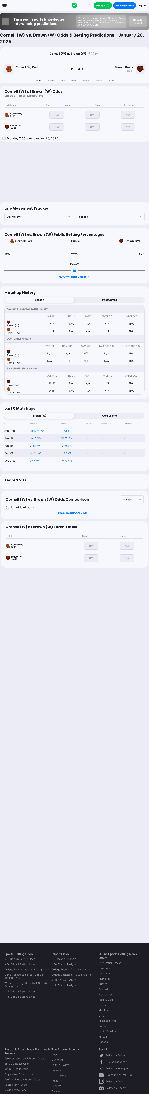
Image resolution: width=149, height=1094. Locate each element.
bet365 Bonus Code (16, 1068)
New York (104, 968)
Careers (56, 1070)
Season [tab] (39, 299)
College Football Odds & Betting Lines (26, 969)
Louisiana (104, 973)
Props (86, 80)
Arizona (103, 983)
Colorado (104, 989)
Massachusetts (107, 1020)
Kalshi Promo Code (15, 1084)
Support (56, 1085)
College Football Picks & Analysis (70, 969)
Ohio (101, 1015)
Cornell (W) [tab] (109, 415)
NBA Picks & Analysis (63, 964)
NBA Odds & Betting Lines (19, 964)
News (51, 80)
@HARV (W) (37, 430)
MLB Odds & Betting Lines (19, 991)
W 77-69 (66, 438)
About (55, 1054)
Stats (111, 80)
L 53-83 (66, 430)
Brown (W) (132, 241)
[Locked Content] (74, 270)
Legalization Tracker (110, 962)
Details (38, 80)
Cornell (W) (23, 241)
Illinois (102, 1005)
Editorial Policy (60, 1064)
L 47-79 (66, 453)
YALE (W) (35, 438)
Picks (74, 80)
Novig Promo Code (15, 1089)
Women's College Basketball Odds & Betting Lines (25, 984)
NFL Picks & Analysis (63, 958)
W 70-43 (66, 460)
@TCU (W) (36, 453)
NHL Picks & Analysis (63, 985)
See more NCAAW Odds (72, 512)
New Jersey (106, 994)
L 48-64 (66, 445)
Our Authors (58, 1059)
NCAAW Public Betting (73, 276)
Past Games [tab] (109, 299)
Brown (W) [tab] (39, 415)
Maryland (104, 978)
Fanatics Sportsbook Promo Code (24, 1058)
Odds (63, 80)
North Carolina (107, 1031)
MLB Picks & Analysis (63, 979)
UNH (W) (35, 460)
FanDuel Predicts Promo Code (22, 1079)
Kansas (103, 1026)
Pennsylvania (106, 999)
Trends (99, 80)
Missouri (103, 1036)
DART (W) (35, 445)
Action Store (58, 1075)
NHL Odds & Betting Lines (19, 996)
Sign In (142, 5)
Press (54, 1080)
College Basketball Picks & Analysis (72, 974)
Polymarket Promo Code (18, 1074)
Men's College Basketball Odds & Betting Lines (23, 976)
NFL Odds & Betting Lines (19, 958)
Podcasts (57, 1091)
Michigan (104, 1010)
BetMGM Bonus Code (17, 1063)
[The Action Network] (74, 5)
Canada (103, 1041)
